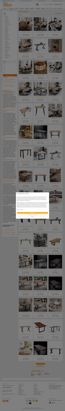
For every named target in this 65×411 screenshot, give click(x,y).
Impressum (21, 209)
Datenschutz (18, 209)
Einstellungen (32, 216)
